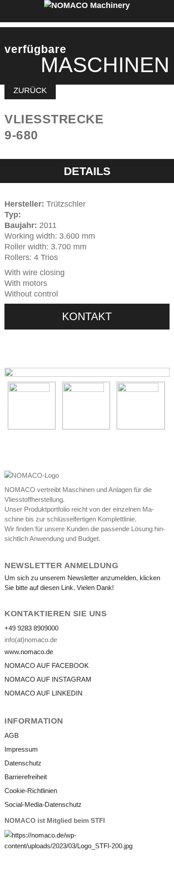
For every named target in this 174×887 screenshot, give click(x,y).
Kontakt (87, 316)
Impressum (21, 749)
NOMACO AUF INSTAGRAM (47, 679)
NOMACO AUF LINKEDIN (43, 693)
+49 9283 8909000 (31, 628)
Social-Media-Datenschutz (43, 804)
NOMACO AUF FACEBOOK (46, 665)
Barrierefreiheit (25, 777)
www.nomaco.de (28, 651)
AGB (11, 735)
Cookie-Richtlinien (30, 790)
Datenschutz (22, 763)
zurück (30, 90)
